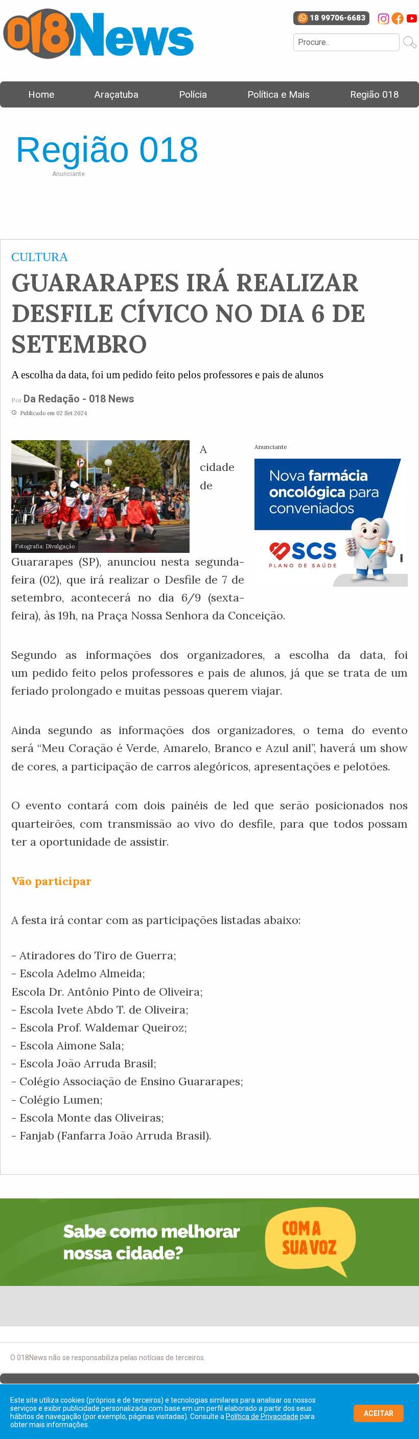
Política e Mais (278, 94)
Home (41, 94)
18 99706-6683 (337, 18)
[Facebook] (397, 18)
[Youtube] (412, 18)
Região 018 (374, 94)
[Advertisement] (233, 206)
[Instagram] (383, 18)
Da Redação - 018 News (79, 399)
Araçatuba (116, 94)
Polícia (193, 94)
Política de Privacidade (262, 1416)
